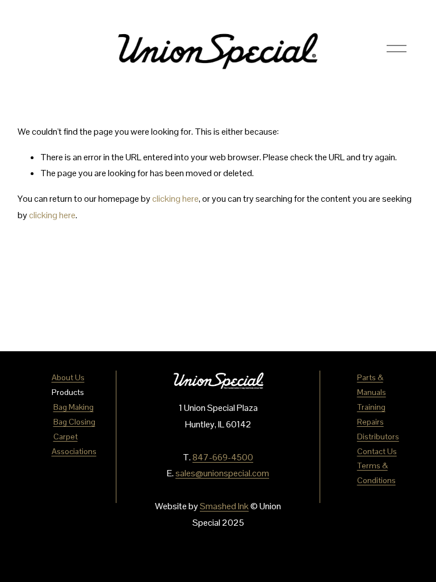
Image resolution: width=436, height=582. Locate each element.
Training (371, 407)
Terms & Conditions (376, 472)
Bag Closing (74, 422)
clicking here (175, 199)
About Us (68, 377)
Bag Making (73, 407)
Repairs (370, 422)
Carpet (65, 436)
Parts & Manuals (371, 384)
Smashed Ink (224, 506)
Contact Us (377, 451)
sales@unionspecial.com (222, 473)
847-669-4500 (222, 457)
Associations (74, 451)
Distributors (378, 436)
